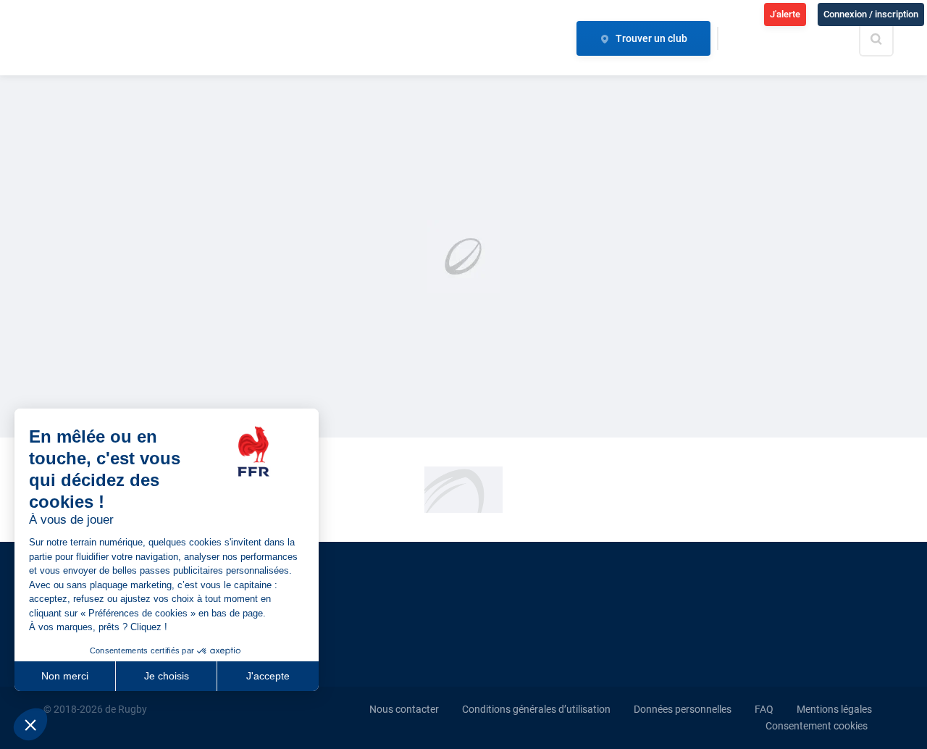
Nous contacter (404, 709)
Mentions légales (834, 709)
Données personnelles (682, 709)
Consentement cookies (816, 726)
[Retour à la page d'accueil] (104, 38)
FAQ (764, 709)
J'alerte (785, 14)
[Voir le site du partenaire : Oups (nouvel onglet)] (463, 489)
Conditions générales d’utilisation (536, 709)
